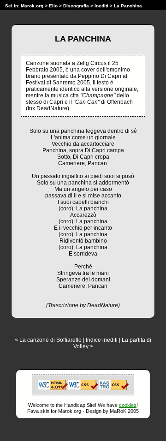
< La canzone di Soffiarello (48, 340)
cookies (127, 405)
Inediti (102, 5)
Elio (53, 5)
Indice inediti (102, 340)
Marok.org (32, 5)
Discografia (76, 5)
